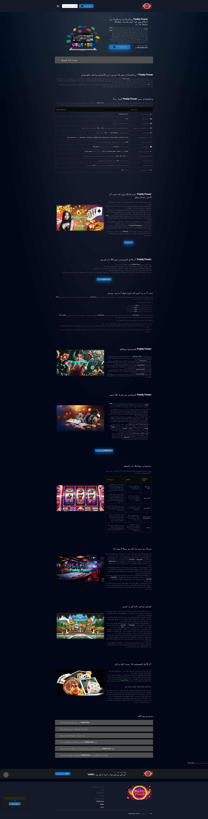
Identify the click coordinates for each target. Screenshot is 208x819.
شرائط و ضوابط (99, 798)
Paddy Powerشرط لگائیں (104, 450)
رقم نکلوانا (100, 792)
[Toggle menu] (58, 6)
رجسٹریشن (112, 206)
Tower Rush (100, 801)
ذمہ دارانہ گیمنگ (98, 786)
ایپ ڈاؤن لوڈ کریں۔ (70, 6)
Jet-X (102, 807)
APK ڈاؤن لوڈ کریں (62, 773)
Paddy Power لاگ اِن (104, 279)
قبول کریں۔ (15, 804)
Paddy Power (125, 680)
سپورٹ (102, 789)
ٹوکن (102, 795)
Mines (102, 804)
